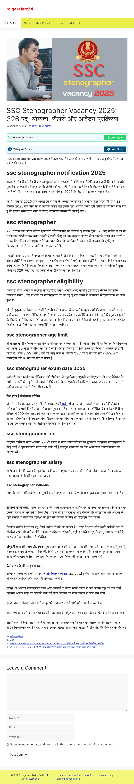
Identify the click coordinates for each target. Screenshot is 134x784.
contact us (75, 775)
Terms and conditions (67, 778)
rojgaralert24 (20, 9)
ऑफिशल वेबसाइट (57, 574)
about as (89, 775)
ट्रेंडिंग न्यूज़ (74, 22)
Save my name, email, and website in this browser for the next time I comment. (62, 744)
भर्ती (64, 404)
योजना (27, 22)
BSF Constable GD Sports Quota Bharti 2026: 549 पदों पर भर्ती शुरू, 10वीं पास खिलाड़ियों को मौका (57, 643)
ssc (12, 639)
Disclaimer (60, 775)
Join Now (117, 137)
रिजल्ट (60, 22)
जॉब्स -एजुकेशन (10, 22)
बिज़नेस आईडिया (43, 22)
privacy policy (105, 775)
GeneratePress (30, 778)
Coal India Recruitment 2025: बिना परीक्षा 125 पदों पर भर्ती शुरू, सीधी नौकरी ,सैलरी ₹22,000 (53, 647)
